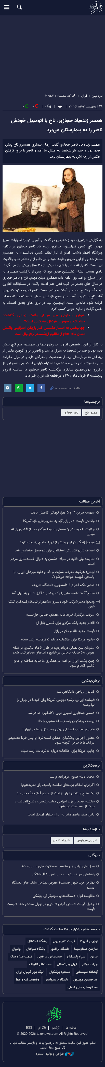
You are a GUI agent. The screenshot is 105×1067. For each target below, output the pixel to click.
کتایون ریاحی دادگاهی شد (76, 692)
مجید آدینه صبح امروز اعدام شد (72, 777)
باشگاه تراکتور (60, 949)
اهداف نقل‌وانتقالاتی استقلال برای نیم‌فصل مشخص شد (55, 550)
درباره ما (71, 1027)
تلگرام (42, 1027)
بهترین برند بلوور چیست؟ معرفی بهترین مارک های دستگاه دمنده (53, 885)
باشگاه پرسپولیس (56, 979)
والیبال (16, 949)
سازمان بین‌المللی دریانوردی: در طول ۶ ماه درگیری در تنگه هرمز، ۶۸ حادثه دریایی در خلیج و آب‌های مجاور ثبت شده (54, 650)
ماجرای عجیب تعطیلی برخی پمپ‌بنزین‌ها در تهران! (58, 729)
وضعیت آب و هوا (27, 979)
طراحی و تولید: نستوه (50, 1054)
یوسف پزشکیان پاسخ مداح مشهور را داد (66, 721)
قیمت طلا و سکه (21, 956)
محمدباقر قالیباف (40, 964)
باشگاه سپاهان (35, 949)
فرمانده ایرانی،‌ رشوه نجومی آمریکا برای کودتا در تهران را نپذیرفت (56, 702)
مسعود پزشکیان (59, 972)
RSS (29, 1027)
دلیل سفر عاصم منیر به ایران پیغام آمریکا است (61, 815)
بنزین (94, 956)
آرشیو (55, 1027)
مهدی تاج (91, 412)
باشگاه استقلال (37, 941)
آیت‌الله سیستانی (87, 972)
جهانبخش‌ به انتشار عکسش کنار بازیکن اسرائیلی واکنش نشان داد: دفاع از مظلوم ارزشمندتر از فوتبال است (44, 331)
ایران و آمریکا (89, 941)
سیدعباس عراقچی (49, 956)
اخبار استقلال (61, 840)
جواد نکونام (90, 964)
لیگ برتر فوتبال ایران (30, 972)
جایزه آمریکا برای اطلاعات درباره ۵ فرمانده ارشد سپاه (58, 640)
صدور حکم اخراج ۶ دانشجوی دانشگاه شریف (63, 585)
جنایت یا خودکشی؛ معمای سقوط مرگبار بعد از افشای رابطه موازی (53, 531)
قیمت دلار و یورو (64, 941)
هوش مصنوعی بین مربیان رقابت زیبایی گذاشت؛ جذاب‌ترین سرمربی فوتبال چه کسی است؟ (44, 318)
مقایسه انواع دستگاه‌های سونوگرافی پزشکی (64, 896)
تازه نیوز (52, 7)
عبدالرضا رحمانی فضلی (83, 987)
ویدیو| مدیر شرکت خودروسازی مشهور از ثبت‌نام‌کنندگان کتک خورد (51, 604)
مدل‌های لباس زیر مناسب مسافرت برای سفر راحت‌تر (57, 866)
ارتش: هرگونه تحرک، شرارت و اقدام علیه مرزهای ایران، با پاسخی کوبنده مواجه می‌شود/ (54, 574)
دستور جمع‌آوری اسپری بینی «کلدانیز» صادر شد (61, 713)
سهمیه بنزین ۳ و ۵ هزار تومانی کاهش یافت (63, 513)
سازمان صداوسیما (86, 949)
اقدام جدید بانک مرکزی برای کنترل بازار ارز (65, 623)
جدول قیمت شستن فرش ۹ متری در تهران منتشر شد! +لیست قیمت (51, 906)
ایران (84, 96)
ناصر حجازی (71, 412)
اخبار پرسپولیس (87, 840)
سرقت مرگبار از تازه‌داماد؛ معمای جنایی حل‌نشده (60, 615)
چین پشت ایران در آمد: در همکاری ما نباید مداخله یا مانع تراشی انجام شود (54, 663)
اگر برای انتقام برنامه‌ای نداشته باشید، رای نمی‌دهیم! (58, 785)
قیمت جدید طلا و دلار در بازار (74, 631)
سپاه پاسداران (76, 956)
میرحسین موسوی (85, 979)
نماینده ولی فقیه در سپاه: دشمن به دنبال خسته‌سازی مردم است (52, 561)
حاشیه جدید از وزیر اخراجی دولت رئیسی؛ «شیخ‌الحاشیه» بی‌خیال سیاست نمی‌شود (55, 804)
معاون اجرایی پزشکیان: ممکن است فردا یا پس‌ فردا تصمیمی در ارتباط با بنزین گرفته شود (51, 740)
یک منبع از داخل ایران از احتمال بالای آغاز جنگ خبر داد (56, 793)
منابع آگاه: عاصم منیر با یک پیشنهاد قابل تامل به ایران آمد (53, 593)
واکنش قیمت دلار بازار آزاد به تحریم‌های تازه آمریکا (59, 521)
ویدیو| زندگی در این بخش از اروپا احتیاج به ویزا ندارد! (57, 542)
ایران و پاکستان (67, 964)
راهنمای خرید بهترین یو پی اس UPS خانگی (63, 874)
